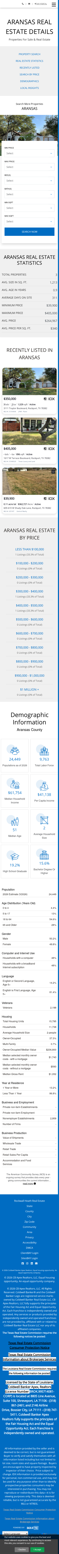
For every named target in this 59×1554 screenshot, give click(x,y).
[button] (54, 4)
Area (29, 1232)
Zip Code (29, 1221)
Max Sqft (9, 216)
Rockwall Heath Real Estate (29, 1200)
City (29, 1216)
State (30, 1206)
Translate (52, 1533)
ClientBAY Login (29, 1253)
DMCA (29, 1247)
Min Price (9, 147)
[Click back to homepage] (6, 3)
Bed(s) (8, 175)
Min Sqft (9, 202)
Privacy (29, 1237)
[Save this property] (53, 372)
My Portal (42, 3)
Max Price (10, 161)
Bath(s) (8, 188)
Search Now (29, 231)
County (29, 1211)
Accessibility (29, 1242)
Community (29, 1227)
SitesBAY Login (29, 1258)
